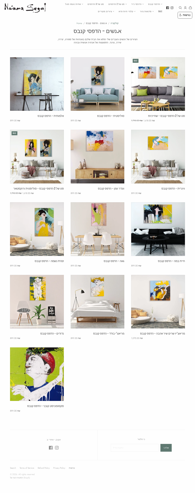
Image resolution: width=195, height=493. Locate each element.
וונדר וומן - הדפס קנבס (111, 188)
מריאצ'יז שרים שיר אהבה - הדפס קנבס (162, 333)
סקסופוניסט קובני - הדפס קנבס (45, 406)
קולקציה (115, 23)
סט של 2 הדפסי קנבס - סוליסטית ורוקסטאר (38, 188)
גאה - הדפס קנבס (114, 261)
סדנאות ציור (145, 11)
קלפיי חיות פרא (126, 11)
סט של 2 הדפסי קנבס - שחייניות (166, 115)
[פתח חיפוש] (180, 7)
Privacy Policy (59, 467)
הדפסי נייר (136, 4)
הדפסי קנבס (154, 4)
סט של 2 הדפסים (116, 4)
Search (13, 467)
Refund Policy (44, 467)
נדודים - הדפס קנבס (52, 333)
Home (79, 23)
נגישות (72, 467)
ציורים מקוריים (105, 11)
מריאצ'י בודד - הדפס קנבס (108, 333)
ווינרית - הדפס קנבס (173, 188)
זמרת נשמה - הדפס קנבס (49, 261)
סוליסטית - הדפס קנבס (110, 115)
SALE (160, 11)
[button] (185, 15)
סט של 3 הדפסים (96, 4)
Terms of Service (27, 467)
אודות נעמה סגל (73, 4)
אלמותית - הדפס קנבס (51, 115)
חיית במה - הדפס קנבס (171, 261)
